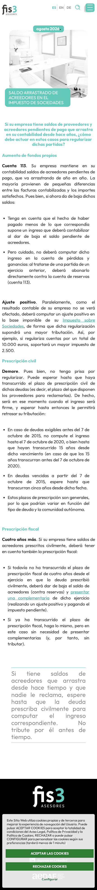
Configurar (50, 879)
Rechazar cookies (50, 866)
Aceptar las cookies (50, 853)
